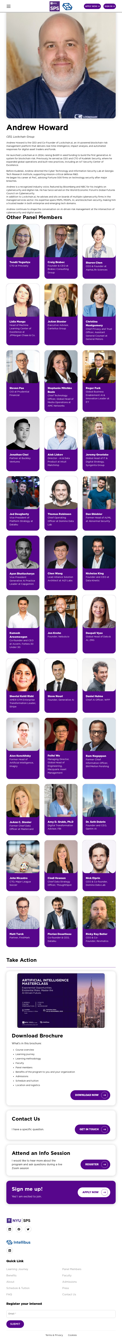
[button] (26, 6)
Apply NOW (92, 6)
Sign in (110, 6)
